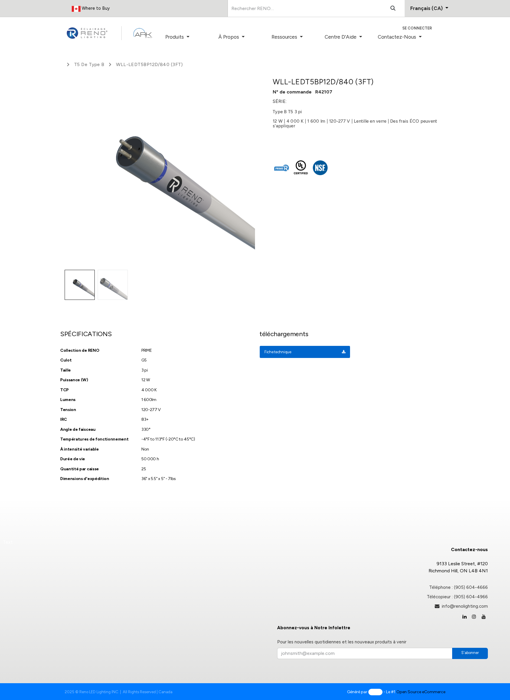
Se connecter (417, 28)
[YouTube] (483, 616)
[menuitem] (186, 37)
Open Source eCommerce (420, 691)
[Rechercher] (393, 8)
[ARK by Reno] (143, 33)
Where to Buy (95, 8)
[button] (74, 172)
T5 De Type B (89, 64)
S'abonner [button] (470, 652)
